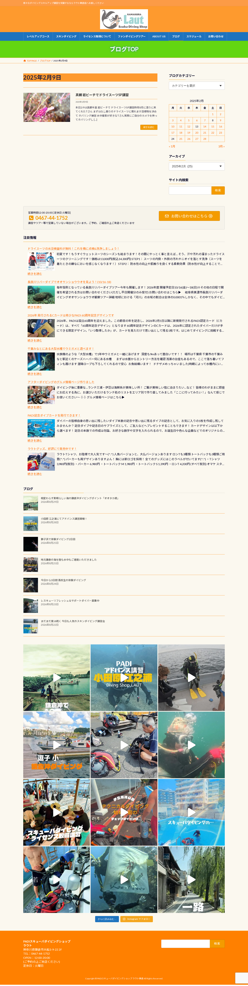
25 (180, 138)
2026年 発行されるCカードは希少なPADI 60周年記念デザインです (71, 315)
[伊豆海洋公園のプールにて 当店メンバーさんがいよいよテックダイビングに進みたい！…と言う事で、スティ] (124, 812)
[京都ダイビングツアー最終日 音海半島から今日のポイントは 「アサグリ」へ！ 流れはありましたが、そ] (56, 879)
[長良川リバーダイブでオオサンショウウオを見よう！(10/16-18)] (41, 295)
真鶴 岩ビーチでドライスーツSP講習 (102, 95)
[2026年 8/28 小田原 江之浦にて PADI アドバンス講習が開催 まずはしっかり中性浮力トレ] (124, 677)
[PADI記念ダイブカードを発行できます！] (41, 428)
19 (188, 132)
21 (204, 132)
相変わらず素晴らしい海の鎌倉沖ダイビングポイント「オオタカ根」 (80, 498)
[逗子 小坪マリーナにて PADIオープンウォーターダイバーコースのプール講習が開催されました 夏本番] (191, 812)
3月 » (221, 146)
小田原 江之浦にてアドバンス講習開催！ (64, 518)
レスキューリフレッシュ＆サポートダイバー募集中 (70, 600)
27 (196, 138)
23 (220, 132)
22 (212, 132)
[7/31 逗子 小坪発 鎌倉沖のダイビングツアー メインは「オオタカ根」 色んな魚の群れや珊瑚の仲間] (191, 745)
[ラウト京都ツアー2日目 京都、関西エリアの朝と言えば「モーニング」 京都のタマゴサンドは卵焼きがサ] (191, 879)
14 (204, 126)
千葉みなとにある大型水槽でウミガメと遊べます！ (61, 348)
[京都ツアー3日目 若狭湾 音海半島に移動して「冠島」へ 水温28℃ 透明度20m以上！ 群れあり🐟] (124, 879)
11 (180, 126)
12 (188, 126)
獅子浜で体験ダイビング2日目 (58, 539)
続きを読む (148, 127)
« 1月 (172, 146)
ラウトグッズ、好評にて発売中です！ (52, 448)
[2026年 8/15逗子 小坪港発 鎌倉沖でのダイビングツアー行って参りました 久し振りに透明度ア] (56, 745)
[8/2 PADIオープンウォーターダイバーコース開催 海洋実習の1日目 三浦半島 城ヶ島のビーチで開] (56, 812)
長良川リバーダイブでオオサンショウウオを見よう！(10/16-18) (69, 282)
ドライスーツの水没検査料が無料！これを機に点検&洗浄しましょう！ (74, 248)
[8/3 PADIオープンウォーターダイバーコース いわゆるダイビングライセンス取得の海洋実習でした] (124, 745)
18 (180, 132)
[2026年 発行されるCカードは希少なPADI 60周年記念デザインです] (41, 328)
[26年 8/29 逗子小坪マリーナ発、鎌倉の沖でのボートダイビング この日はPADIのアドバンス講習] (56, 677)
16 (220, 126)
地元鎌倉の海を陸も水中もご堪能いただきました (69, 559)
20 (196, 132)
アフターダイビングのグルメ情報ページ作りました (61, 382)
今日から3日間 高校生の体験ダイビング (63, 580)
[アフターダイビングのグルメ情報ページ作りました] (41, 395)
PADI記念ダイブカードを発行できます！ (54, 415)
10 (173, 126)
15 (212, 126)
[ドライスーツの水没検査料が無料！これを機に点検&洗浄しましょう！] (41, 261)
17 (173, 132)
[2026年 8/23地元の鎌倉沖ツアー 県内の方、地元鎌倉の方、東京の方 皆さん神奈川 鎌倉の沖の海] (191, 677)
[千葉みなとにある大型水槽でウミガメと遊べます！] (41, 361)
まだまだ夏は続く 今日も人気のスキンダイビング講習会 (73, 621)
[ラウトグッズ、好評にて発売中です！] (41, 462)
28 (204, 138)
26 (188, 138)
